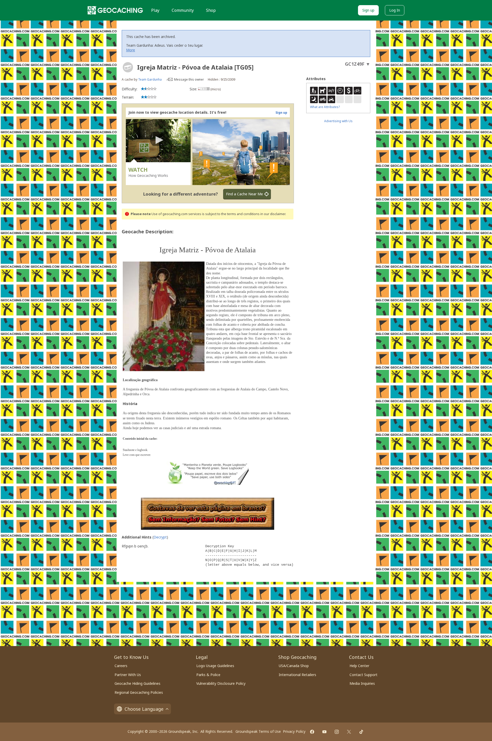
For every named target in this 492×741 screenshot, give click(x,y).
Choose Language (144, 709)
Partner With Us (128, 674)
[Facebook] (312, 732)
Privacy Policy (294, 731)
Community (183, 10)
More (130, 49)
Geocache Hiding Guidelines (137, 683)
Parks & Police (208, 674)
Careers (121, 665)
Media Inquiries (362, 683)
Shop (211, 10)
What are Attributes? (325, 107)
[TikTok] (361, 732)
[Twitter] (349, 732)
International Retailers (297, 674)
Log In (394, 10)
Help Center (359, 665)
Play (155, 10)
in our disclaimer (272, 214)
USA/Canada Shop (294, 665)
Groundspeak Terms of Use (258, 731)
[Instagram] (337, 732)
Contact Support (363, 674)
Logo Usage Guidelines (215, 665)
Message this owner (189, 79)
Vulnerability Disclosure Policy (220, 683)
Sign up (368, 10)
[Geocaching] (115, 10)
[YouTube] (324, 732)
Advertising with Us (338, 121)
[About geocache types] (128, 67)
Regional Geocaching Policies (139, 692)
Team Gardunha (150, 79)
